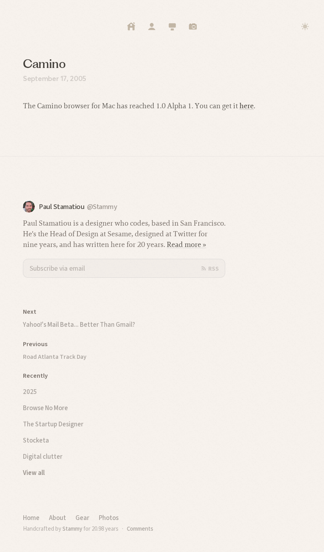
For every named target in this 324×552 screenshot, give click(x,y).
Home (31, 517)
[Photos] (193, 26)
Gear (82, 517)
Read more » (186, 244)
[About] (151, 26)
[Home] (131, 26)
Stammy (72, 529)
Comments (140, 529)
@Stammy (102, 206)
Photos (109, 517)
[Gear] (172, 26)
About (57, 517)
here (246, 106)
